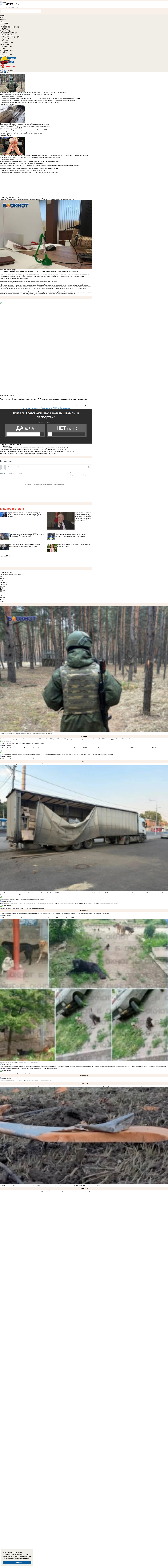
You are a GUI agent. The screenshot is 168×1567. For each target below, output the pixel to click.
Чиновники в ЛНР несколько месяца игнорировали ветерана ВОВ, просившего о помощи (27, 913)
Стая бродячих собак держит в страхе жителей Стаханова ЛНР (20, 1062)
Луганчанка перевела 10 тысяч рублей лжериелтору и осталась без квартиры (140, 1066)
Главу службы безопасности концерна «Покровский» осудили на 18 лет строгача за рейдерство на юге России (34, 1066)
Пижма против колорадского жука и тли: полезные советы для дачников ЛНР (24, 1086)
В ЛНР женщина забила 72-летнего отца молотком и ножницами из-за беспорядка (107, 747)
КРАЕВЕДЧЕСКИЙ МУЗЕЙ (9, 27)
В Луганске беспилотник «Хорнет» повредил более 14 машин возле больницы (25, 892)
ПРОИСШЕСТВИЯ (6, 43)
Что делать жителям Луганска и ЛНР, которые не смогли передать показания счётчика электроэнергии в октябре (39, 165)
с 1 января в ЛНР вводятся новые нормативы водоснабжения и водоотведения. (58, 399)
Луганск (24, 453)
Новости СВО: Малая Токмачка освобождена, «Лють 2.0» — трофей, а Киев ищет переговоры (26, 733)
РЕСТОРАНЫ (4, 44)
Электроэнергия (5, 136)
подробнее (17, 574)
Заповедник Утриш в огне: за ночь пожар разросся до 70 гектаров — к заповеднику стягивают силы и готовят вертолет (36, 758)
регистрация (38, 453)
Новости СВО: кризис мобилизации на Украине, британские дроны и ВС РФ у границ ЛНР (31, 102)
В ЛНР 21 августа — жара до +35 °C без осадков (93, 1185)
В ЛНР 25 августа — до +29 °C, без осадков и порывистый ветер (100, 903)
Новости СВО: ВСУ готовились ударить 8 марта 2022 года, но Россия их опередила (117, 739)
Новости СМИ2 (5, 556)
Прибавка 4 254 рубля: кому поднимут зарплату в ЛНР (64, 1086)
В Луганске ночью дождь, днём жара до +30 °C (46, 1068)
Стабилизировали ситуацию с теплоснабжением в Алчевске (21, 134)
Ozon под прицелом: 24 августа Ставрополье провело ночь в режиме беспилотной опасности (29, 917)
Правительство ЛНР (50, 453)
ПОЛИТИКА (4, 41)
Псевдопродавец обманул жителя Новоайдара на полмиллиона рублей (23, 764)
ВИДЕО (2, 21)
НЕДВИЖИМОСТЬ (6, 35)
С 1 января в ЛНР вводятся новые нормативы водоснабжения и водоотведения (27, 448)
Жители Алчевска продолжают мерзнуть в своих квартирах (21, 132)
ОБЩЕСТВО (4, 39)
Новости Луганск (15, 453)
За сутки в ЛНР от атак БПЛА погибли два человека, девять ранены (77, 917)
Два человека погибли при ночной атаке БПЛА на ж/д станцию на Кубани (23, 908)
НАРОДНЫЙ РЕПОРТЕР (8, 33)
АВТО (2, 17)
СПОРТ (2, 48)
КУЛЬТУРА (4, 29)
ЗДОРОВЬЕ (4, 23)
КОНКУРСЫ (4, 25)
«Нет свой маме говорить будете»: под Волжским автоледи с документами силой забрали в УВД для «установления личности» (38, 903)
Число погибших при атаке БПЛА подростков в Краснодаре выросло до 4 (23, 743)
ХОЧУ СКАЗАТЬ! (6, 54)
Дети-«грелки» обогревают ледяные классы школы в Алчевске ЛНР (23, 130)
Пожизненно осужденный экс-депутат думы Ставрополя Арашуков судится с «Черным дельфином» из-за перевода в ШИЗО (37, 754)
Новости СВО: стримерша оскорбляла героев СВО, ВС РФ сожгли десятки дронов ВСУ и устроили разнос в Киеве (40, 98)
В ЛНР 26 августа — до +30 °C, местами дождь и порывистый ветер (94, 754)
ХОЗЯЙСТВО (4, 52)
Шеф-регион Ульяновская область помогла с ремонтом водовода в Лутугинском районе (27, 1191)
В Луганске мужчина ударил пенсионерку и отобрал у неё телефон (125, 892)
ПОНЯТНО (17, 1563)
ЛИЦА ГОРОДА (5, 31)
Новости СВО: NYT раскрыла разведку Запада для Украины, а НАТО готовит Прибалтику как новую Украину (37, 100)
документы (30, 453)
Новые (2, 473)
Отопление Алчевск (7, 104)
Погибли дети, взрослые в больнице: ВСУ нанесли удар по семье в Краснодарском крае (27, 1080)
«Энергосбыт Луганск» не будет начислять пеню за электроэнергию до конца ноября (29, 161)
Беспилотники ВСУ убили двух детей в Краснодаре (17, 1073)
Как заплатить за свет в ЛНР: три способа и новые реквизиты (21, 163)
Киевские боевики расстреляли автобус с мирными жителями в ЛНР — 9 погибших (26, 739)
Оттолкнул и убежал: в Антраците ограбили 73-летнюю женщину (73, 1191)
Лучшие (11, 473)
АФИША (3, 19)
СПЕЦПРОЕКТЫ (6, 46)
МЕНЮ (2, 15)
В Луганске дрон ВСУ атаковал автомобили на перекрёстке (19, 1185)
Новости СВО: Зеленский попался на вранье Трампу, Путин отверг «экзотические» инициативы (82, 913)
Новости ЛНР (5, 453)
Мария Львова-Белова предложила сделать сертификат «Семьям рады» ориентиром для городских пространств (114, 1086)
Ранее (20, 473)
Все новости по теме (7, 96)
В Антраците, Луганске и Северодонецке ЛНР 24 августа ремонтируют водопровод (91, 1066)
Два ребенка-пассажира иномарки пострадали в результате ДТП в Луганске (26, 449)
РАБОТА (13, 58)
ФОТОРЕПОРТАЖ (6, 50)
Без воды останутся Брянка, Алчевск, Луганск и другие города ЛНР (58, 1185)
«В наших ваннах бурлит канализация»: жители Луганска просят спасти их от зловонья (30, 451)
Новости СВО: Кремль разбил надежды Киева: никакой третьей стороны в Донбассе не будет (76, 892)
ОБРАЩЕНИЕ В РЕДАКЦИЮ (10, 37)
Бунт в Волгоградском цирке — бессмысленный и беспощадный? (21, 899)
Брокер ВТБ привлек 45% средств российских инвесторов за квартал (71, 739)
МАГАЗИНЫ (11, 71)
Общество (3, 197)
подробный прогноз (6, 574)
